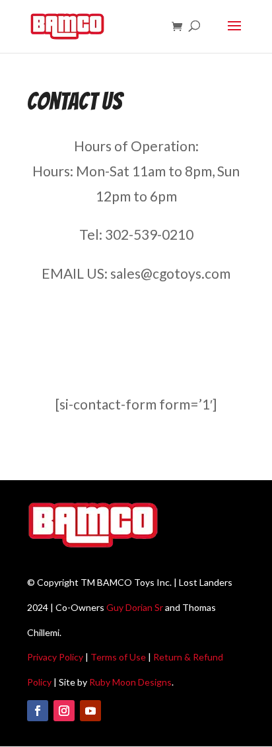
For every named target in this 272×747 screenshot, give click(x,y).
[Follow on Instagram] (64, 710)
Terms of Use (118, 656)
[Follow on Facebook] (37, 710)
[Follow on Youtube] (90, 710)
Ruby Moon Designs (130, 682)
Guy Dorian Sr (134, 607)
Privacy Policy (55, 656)
